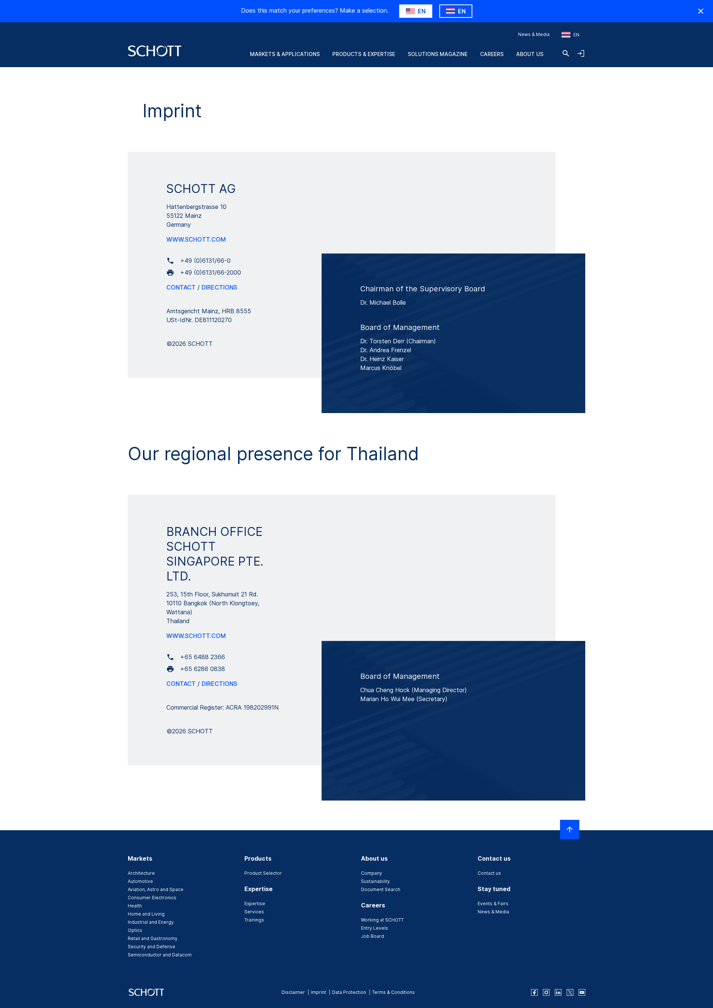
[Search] (565, 53)
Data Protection (349, 992)
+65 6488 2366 (202, 657)
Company (371, 873)
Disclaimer (293, 992)
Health (135, 906)
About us (529, 54)
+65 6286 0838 (202, 668)
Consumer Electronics (152, 897)
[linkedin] (558, 992)
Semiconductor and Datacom (160, 955)
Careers (492, 54)
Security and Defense (151, 946)
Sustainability (375, 881)
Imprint (318, 992)
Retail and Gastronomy (153, 938)
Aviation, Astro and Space (155, 889)
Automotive (140, 881)
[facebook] (534, 992)
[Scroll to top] (569, 829)
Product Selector (263, 873)
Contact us (489, 873)
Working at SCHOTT (382, 920)
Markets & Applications (285, 54)
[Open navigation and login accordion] (580, 53)
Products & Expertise (363, 54)
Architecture (141, 873)
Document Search (380, 889)
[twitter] (570, 992)
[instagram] (546, 992)
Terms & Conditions (393, 992)
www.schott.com (196, 239)
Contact (181, 287)
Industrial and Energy (151, 922)
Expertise (254, 903)
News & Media (534, 34)
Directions (219, 287)
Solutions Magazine (438, 54)
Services (254, 911)
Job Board (372, 936)
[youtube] (582, 992)
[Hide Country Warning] (700, 11)
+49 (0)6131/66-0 (205, 260)
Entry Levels (374, 928)
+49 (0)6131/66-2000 (210, 272)
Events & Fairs (493, 903)
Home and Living (146, 914)
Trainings (254, 920)
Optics (135, 930)
